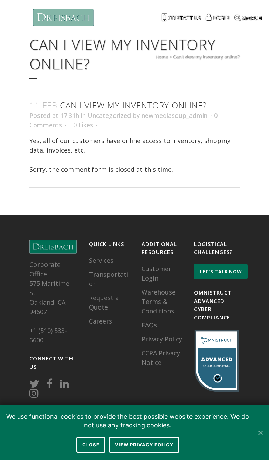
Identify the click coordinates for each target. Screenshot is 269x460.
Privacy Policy (162, 339)
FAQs (149, 325)
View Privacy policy (144, 444)
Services (101, 260)
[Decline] (260, 432)
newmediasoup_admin (174, 115)
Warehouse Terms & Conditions (158, 301)
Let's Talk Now (221, 271)
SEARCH (251, 17)
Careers (100, 321)
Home (162, 57)
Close (90, 444)
